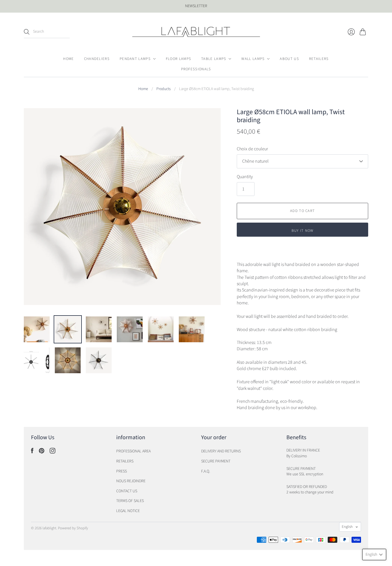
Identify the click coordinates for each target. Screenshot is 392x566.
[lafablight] (196, 31)
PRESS (121, 471)
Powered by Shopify (73, 528)
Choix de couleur (252, 149)
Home (68, 58)
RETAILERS (124, 461)
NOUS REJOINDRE (130, 481)
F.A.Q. (205, 471)
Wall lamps (253, 58)
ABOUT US (289, 58)
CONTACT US (126, 491)
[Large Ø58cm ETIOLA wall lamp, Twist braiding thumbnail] (37, 329)
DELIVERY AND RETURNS (221, 451)
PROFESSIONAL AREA (133, 451)
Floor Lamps (178, 58)
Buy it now (303, 230)
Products (163, 89)
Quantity (245, 177)
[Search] (27, 32)
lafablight (49, 528)
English (347, 526)
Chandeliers (97, 58)
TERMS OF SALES (130, 501)
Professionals (196, 69)
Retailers (319, 58)
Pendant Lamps (135, 58)
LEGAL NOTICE (128, 511)
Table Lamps (213, 58)
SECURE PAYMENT (215, 461)
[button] (374, 554)
